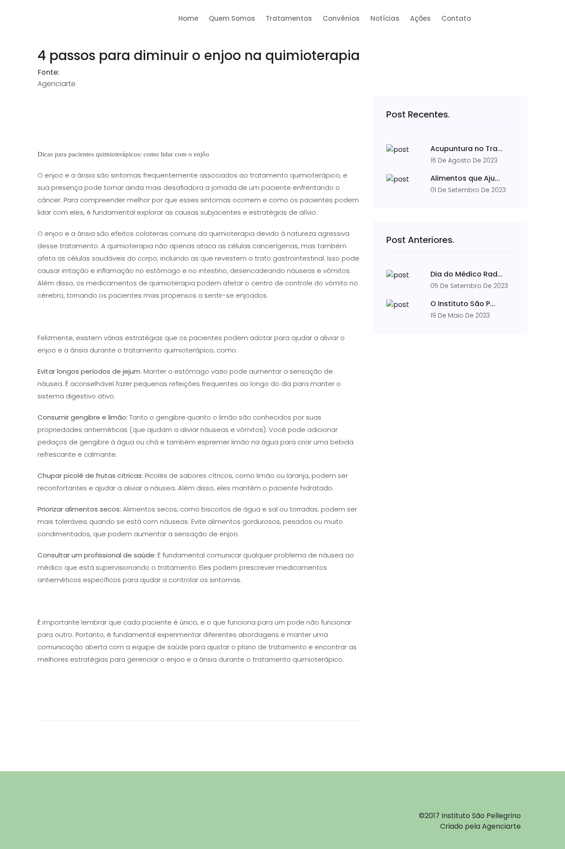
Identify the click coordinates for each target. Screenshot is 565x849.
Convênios (341, 18)
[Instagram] (87, 810)
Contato (456, 18)
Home (188, 18)
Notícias (384, 18)
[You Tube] (113, 810)
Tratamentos (289, 18)
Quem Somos (232, 18)
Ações (420, 18)
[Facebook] (60, 810)
